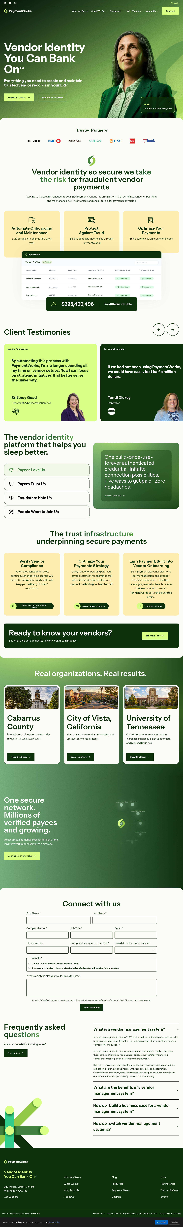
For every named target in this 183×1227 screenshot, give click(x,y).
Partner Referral (170, 1190)
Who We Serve (80, 11)
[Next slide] (173, 329)
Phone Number (35, 943)
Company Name (36, 928)
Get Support (11, 1196)
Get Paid (116, 1196)
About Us (151, 11)
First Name (33, 913)
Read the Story (19, 757)
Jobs (163, 1177)
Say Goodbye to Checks (93, 606)
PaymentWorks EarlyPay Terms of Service (140, 1213)
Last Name (99, 913)
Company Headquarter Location (89, 943)
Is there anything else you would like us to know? (53, 975)
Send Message (92, 1007)
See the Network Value (20, 856)
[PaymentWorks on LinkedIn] (5, 3)
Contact (170, 11)
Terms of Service (114, 1213)
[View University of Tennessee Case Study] (151, 698)
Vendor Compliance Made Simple (34, 606)
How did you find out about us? (133, 943)
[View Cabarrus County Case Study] (32, 698)
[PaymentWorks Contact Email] (15, 3)
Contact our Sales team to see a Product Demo (55, 963)
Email (119, 928)
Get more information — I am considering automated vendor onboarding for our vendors (75, 968)
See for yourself (113, 495)
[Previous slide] (159, 329)
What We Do (98, 11)
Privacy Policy (98, 1213)
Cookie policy (54, 1222)
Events (164, 1196)
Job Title (76, 928)
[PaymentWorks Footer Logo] (32, 1162)
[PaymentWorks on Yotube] (10, 3)
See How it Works (17, 97)
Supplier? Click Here (52, 97)
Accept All (161, 1222)
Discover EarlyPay (153, 606)
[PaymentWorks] (18, 11)
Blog (114, 1177)
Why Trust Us (134, 11)
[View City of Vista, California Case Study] (91, 698)
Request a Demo (121, 1190)
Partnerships (168, 1183)
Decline (174, 1222)
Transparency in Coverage (170, 1213)
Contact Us (14, 1053)
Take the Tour (153, 635)
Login (176, 3)
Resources (115, 11)
